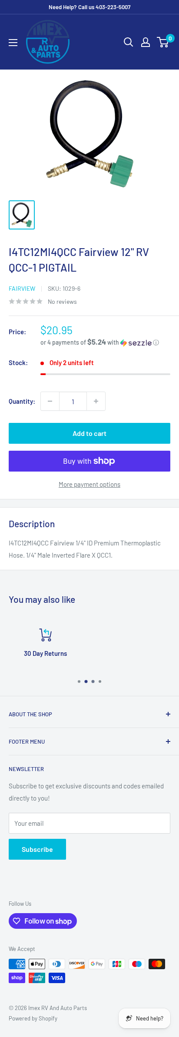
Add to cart (89, 433)
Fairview (22, 288)
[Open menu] (13, 42)
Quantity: (22, 401)
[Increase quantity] (96, 401)
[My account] (145, 42)
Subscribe (37, 849)
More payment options (89, 484)
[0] (163, 42)
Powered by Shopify (33, 1018)
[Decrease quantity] (50, 401)
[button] (105, 342)
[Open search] (128, 42)
